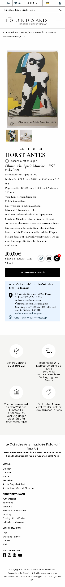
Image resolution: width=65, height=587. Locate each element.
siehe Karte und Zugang (28, 313)
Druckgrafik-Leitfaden (14, 518)
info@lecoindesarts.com (45, 573)
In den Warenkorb (33, 272)
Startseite (7, 32)
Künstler (7, 472)
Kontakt (7, 540)
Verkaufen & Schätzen (14, 510)
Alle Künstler (21, 32)
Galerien (7, 468)
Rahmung (8, 502)
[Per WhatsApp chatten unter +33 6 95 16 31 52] (41, 258)
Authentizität (9, 498)
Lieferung (7, 506)
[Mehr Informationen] (49, 258)
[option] (32, 89)
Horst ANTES (35, 32)
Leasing (7, 514)
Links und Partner (11, 536)
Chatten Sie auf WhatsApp (30, 317)
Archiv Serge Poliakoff (14, 484)
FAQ (5, 532)
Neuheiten (8, 480)
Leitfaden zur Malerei (13, 522)
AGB (5, 544)
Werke (6, 476)
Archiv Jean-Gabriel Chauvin (18, 488)
